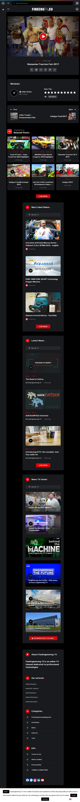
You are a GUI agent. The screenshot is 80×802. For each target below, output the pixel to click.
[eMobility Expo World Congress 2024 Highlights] (43, 142)
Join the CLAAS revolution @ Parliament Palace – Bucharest (43, 184)
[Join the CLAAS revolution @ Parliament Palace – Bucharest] (43, 170)
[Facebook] (27, 780)
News (22, 152)
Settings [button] (45, 799)
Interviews (35, 722)
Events (38, 61)
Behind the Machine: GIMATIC (40, 507)
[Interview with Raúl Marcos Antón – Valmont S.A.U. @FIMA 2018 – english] (43, 229)
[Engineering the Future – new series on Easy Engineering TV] (43, 573)
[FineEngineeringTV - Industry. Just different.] (42, 9)
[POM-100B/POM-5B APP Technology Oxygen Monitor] (43, 266)
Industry (34, 733)
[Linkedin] (38, 780)
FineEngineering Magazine (41, 717)
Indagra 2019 (67, 182)
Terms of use (36, 754)
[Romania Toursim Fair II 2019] (67, 142)
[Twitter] (31, 780)
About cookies (36, 759)
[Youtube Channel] (42, 780)
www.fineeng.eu (31, 684)
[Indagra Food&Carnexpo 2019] (18, 170)
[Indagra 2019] (67, 170)
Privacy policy (36, 765)
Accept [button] (74, 795)
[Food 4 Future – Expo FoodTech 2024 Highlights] (18, 142)
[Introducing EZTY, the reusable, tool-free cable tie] (43, 436)
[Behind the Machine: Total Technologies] (43, 524)
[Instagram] (35, 780)
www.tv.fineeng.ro (32, 697)
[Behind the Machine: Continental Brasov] (43, 599)
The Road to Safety (34, 379)
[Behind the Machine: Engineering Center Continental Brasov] (43, 622)
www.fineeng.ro (31, 693)
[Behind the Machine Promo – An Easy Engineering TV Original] (43, 547)
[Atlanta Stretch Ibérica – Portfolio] (43, 302)
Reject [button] (6, 791)
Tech (33, 376)
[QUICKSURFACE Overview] (43, 399)
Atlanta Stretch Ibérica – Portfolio (41, 315)
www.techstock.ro (32, 701)
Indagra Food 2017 (58, 116)
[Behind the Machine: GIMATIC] (43, 502)
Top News (49, 152)
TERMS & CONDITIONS (39, 770)
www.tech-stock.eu (32, 688)
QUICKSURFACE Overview (37, 415)
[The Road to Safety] (43, 363)
